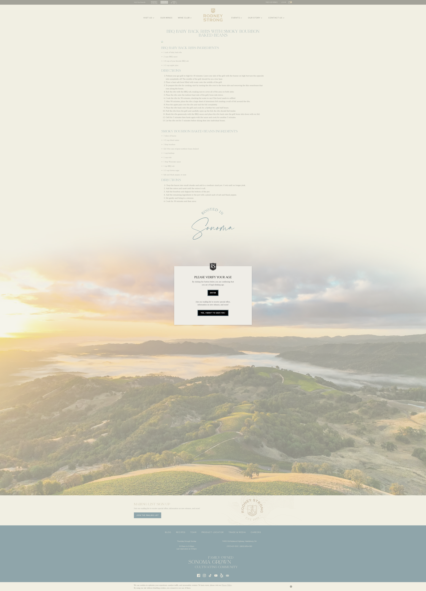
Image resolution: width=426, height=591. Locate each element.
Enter (213, 293)
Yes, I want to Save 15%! (213, 313)
